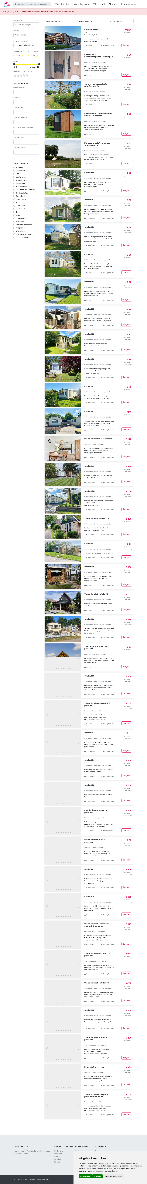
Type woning (18, 88)
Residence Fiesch (92, 29)
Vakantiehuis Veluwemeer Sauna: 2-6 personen (96, 925)
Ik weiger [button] (97, 1176)
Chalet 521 (89, 334)
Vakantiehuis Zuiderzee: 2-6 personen (97, 704)
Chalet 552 (89, 254)
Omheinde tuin (22, 193)
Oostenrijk (79, 1151)
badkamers (33, 51)
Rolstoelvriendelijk (23, 234)
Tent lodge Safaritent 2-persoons (95, 647)
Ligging (16, 98)
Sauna (18, 202)
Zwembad (20, 196)
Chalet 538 (89, 896)
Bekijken (126, 45)
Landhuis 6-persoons (94, 1067)
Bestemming (18, 20)
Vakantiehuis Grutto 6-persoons (95, 841)
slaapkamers (19, 51)
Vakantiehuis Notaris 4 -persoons (95, 1038)
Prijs (15, 62)
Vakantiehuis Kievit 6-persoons (98, 439)
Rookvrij (19, 167)
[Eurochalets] (5, 4)
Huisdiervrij (20, 170)
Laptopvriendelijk (23, 237)
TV (17, 212)
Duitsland (58, 1153)
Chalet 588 (89, 227)
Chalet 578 (89, 1010)
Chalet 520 (89, 567)
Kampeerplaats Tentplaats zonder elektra (97, 144)
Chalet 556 (89, 172)
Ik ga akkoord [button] (85, 1176)
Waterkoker (21, 231)
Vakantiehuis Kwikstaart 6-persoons (97, 954)
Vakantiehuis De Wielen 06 (96, 983)
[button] (54, 47)
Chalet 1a (88, 543)
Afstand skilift (19, 138)
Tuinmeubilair (21, 186)
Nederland (58, 1151)
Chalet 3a (88, 411)
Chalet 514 (89, 619)
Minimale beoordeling (22, 72)
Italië (56, 1156)
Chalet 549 (89, 466)
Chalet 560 (89, 760)
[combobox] (26, 92)
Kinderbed (20, 209)
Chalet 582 (89, 282)
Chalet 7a (88, 386)
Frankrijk (58, 1159)
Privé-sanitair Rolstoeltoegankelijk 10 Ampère (98, 55)
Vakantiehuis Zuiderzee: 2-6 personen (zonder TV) (97, 1095)
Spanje (57, 1162)
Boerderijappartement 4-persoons (96, 811)
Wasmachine (21, 180)
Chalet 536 (89, 676)
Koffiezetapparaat (24, 225)
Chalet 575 (89, 309)
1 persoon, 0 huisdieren (24, 45)
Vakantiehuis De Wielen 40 (96, 518)
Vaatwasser (21, 177)
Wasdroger (21, 183)
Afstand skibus (20, 148)
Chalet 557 (89, 733)
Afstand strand (20, 118)
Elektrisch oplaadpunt (25, 189)
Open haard (21, 218)
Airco (18, 215)
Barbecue (20, 221)
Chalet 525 (89, 785)
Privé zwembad (22, 199)
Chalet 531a (89, 491)
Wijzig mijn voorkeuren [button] (113, 1176)
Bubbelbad (20, 205)
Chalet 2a (88, 869)
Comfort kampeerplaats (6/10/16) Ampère (95, 85)
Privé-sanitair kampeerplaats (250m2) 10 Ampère (98, 114)
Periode (16, 31)
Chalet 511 (88, 200)
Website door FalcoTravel (40, 1180)
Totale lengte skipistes (23, 128)
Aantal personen (20, 41)
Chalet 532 (89, 359)
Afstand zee (18, 108)
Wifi (17, 174)
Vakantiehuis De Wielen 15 (96, 594)
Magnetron (21, 228)
